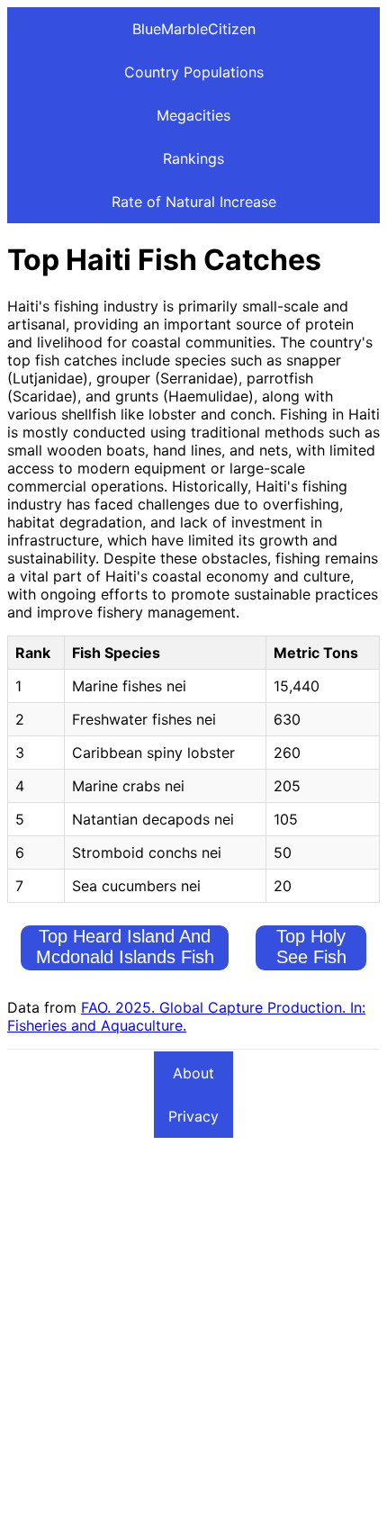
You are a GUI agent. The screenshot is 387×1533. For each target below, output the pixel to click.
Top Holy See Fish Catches (311, 956)
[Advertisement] (193, 1332)
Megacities (193, 115)
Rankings (193, 158)
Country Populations (194, 72)
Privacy (193, 1116)
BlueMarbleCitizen (194, 29)
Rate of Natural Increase (194, 202)
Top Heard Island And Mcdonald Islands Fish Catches (125, 956)
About (193, 1073)
